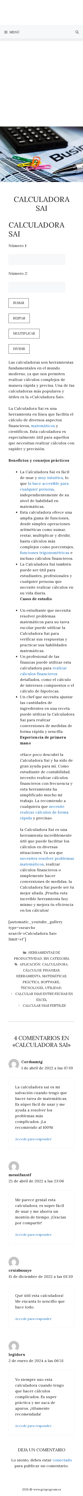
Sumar (18, 303)
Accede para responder (33, 1139)
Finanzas (51, 970)
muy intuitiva (50, 477)
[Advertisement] (41, 82)
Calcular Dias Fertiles (44, 1006)
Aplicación (30, 964)
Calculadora (55, 964)
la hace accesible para (48, 483)
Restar (19, 318)
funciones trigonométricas (44, 552)
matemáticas (54, 976)
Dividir (19, 349)
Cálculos (32, 970)
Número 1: (18, 245)
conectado (62, 1460)
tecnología (32, 988)
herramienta (28, 976)
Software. (50, 982)
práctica (31, 982)
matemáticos (43, 425)
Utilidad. (53, 988)
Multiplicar (24, 333)
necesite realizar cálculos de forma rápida (44, 812)
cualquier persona (37, 489)
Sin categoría (56, 959)
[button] (77, 32)
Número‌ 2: (18, 273)
